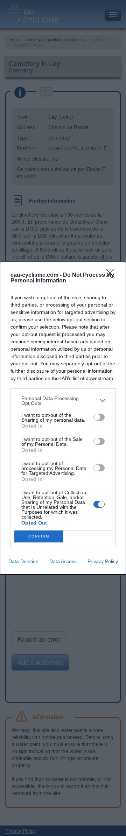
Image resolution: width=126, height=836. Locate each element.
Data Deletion (23, 561)
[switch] (99, 417)
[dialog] (63, 418)
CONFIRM (38, 536)
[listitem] (63, 401)
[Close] (112, 275)
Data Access (63, 561)
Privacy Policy (103, 561)
